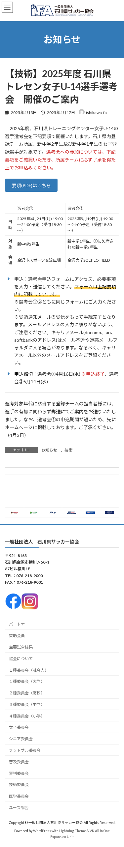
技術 (68, 450)
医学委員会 (19, 796)
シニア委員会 (21, 738)
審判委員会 (19, 773)
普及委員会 (19, 761)
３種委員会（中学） (27, 704)
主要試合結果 (21, 647)
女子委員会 (19, 727)
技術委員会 (19, 784)
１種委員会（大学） (27, 681)
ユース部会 (18, 807)
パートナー (19, 624)
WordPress (42, 831)
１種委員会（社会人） (29, 670)
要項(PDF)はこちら (31, 185)
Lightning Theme (72, 831)
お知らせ (49, 450)
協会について (21, 658)
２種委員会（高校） (27, 692)
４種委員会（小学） (27, 716)
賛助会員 (17, 635)
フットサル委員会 (25, 750)
